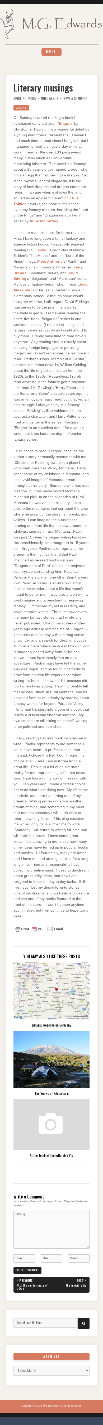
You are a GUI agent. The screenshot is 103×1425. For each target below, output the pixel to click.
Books (21, 107)
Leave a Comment (75, 98)
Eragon (65, 124)
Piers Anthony (50, 261)
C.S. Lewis (36, 250)
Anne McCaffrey (44, 221)
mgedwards (50, 98)
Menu (51, 51)
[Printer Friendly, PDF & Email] (39, 929)
